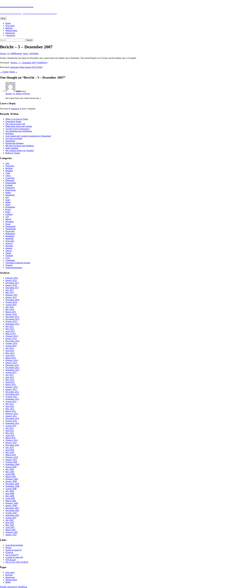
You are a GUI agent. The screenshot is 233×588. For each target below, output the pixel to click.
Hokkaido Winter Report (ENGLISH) (26, 67)
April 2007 (10, 527)
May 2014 (9, 353)
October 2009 (11, 462)
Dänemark (9, 180)
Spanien (8, 248)
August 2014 (10, 346)
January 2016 (11, 314)
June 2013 (9, 377)
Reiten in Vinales (12, 153)
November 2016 (12, 300)
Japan (25, 53)
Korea (8, 209)
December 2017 (12, 287)
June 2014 (9, 350)
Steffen (35, 53)
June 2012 (9, 406)
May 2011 (9, 433)
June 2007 (9, 522)
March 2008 (10, 501)
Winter (13, 72)
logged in (15, 109)
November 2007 (12, 510)
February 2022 (11, 278)
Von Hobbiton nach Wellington (18, 131)
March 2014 (10, 358)
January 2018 (11, 285)
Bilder (8, 582)
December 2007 (12, 508)
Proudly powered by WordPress (13, 587)
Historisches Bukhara (14, 143)
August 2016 (10, 304)
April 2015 (10, 331)
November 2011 (12, 418)
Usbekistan (10, 260)
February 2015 (11, 336)
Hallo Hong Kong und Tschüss (18, 126)
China (8, 175)
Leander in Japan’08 (14, 557)
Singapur (9, 246)
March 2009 (10, 476)
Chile (7, 173)
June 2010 (9, 450)
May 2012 (9, 409)
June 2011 (9, 430)
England (9, 185)
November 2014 (12, 341)
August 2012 (10, 401)
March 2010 (10, 455)
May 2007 (9, 525)
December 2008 (12, 484)
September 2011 (12, 423)
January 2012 (11, 416)
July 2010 (9, 447)
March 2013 (10, 384)
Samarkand (10, 141)
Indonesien (10, 195)
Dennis (8, 547)
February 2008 (11, 503)
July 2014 (9, 348)
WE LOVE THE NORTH (16, 562)
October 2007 (11, 513)
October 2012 (11, 396)
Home (8, 23)
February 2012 (11, 413)
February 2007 (11, 532)
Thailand (9, 255)
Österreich (9, 166)
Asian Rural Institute (14, 545)
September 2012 (12, 399)
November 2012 (12, 394)
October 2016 (11, 302)
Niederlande (10, 229)
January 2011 (11, 442)
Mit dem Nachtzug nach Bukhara (19, 146)
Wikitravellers (11, 30)
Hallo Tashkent (11, 148)
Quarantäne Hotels (13, 121)
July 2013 (9, 375)
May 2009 (9, 472)
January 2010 (11, 459)
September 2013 (12, 370)
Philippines (10, 234)
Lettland (8, 214)
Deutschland (10, 183)
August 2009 (10, 467)
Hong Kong (10, 190)
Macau (8, 219)
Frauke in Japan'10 (13, 550)
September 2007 (12, 515)
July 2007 (9, 520)
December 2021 (12, 283)
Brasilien (9, 171)
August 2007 (10, 518)
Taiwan (8, 250)
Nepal (8, 224)
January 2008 (11, 505)
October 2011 (11, 421)
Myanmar (9, 221)
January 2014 (11, 363)
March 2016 (10, 312)
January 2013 (11, 389)
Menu (3, 18)
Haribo (4, 72)
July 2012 (9, 404)
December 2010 (12, 445)
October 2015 (11, 321)
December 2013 (12, 365)
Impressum (10, 33)
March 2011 (10, 438)
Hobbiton (9, 133)
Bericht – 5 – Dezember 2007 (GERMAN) (29, 62)
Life (30, 53)
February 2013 (11, 387)
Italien (8, 202)
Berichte (9, 28)
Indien (8, 192)
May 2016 (9, 309)
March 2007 (10, 530)
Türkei (8, 253)
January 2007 (11, 535)
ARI (7, 163)
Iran (7, 197)
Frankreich (10, 187)
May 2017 (9, 292)
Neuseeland (10, 226)
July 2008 (9, 491)
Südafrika (9, 238)
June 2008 (9, 493)
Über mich (9, 25)
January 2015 (11, 338)
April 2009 (10, 474)
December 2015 (12, 317)
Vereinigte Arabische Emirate (17, 263)
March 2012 (10, 411)
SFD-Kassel (10, 560)
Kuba (7, 212)
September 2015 (12, 324)
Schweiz (9, 243)
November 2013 (12, 367)
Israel (7, 200)
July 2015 (9, 326)
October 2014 (11, 343)
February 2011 (11, 440)
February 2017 (11, 295)
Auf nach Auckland (13, 138)
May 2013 (9, 379)
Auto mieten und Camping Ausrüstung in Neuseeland (28, 136)
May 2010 (9, 452)
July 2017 (9, 290)
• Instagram (10, 35)
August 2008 (10, 488)
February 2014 (11, 360)
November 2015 (12, 319)
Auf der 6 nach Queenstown (17, 129)
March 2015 (10, 333)
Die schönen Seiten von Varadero (19, 150)
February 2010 (11, 457)
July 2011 (9, 428)
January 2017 (11, 297)
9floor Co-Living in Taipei (16, 119)
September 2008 (12, 486)
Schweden (9, 241)
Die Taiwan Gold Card (15, 124)
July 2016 (9, 307)
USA (7, 258)
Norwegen (9, 231)
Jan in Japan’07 (12, 555)
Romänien (9, 236)
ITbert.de (9, 552)
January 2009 (11, 481)
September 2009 (12, 464)
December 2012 (12, 392)
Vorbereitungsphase (13, 267)
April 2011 (10, 435)
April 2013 (10, 382)
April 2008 (10, 498)
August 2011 (10, 426)
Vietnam (9, 265)
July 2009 (9, 469)
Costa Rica (10, 178)
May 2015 (9, 329)
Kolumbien (10, 207)
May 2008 (9, 496)
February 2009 (11, 479)
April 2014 (10, 355)
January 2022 (11, 280)
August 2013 (10, 372)
